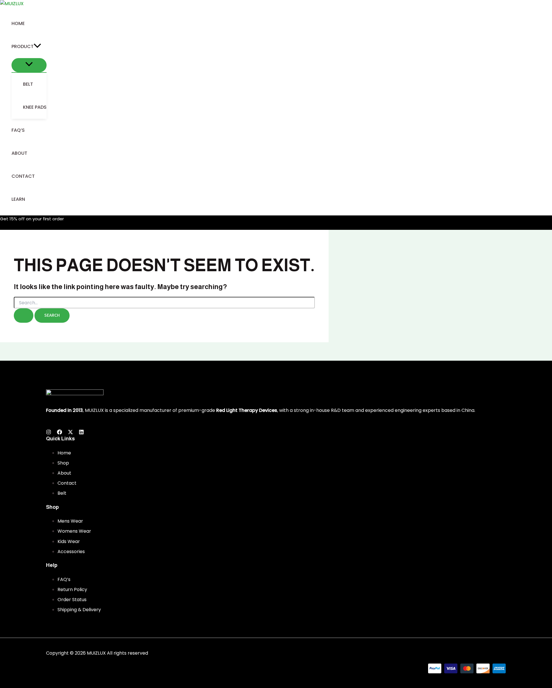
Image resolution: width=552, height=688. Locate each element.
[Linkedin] (81, 433)
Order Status (72, 599)
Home (64, 453)
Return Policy (72, 589)
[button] (37, 46)
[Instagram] (48, 433)
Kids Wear (68, 541)
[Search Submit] (23, 315)
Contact (66, 483)
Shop (63, 463)
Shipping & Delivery (79, 609)
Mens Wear (70, 521)
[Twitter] (70, 433)
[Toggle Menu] (29, 65)
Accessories (71, 551)
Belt (61, 493)
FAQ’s (63, 579)
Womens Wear (74, 531)
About (64, 473)
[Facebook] (59, 433)
